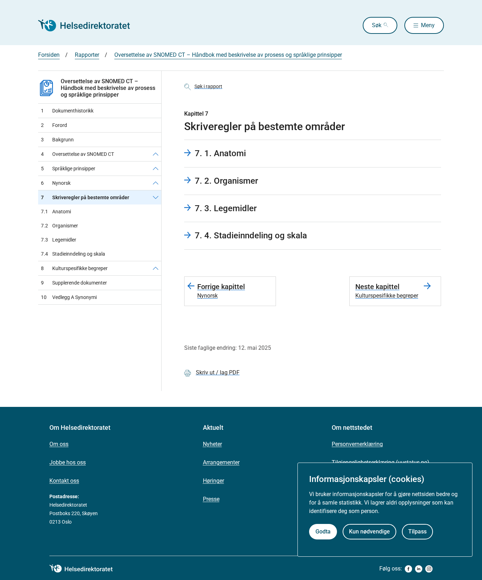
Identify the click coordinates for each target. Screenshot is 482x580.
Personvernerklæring (357, 444)
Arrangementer (221, 462)
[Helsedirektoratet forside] (89, 25)
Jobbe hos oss (67, 462)
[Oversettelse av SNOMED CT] (155, 154)
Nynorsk (56, 183)
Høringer (213, 480)
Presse (211, 499)
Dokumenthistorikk (67, 111)
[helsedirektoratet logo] (86, 568)
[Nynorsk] (155, 183)
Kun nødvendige (369, 531)
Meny (428, 25)
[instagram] (429, 569)
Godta (323, 531)
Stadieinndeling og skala (73, 254)
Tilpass (417, 531)
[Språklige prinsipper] (155, 168)
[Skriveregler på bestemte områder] (155, 197)
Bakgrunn (57, 139)
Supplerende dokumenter (74, 283)
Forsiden (49, 54)
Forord (54, 125)
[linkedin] (418, 569)
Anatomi (56, 211)
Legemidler (58, 240)
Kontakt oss (64, 480)
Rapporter (87, 54)
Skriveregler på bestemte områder (85, 197)
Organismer (59, 225)
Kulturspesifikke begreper (74, 268)
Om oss (58, 444)
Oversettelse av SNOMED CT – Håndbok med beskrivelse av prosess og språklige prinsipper (228, 54)
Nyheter (212, 444)
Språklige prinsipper (68, 168)
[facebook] (408, 569)
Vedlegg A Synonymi (69, 297)
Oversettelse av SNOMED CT (77, 154)
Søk (376, 25)
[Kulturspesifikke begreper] (155, 268)
